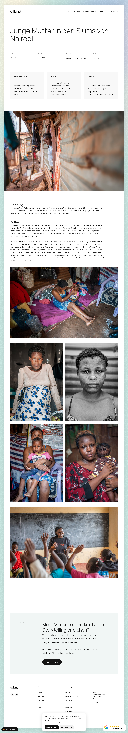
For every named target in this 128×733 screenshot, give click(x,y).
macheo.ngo (97, 58)
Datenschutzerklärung (66, 723)
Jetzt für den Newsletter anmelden (21, 723)
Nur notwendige (66, 727)
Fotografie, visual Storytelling (75, 58)
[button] (114, 727)
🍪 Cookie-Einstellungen (9, 729)
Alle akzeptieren (51, 727)
